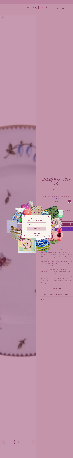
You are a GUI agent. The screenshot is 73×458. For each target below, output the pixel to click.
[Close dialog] (69, 201)
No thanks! (36, 233)
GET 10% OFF (36, 228)
